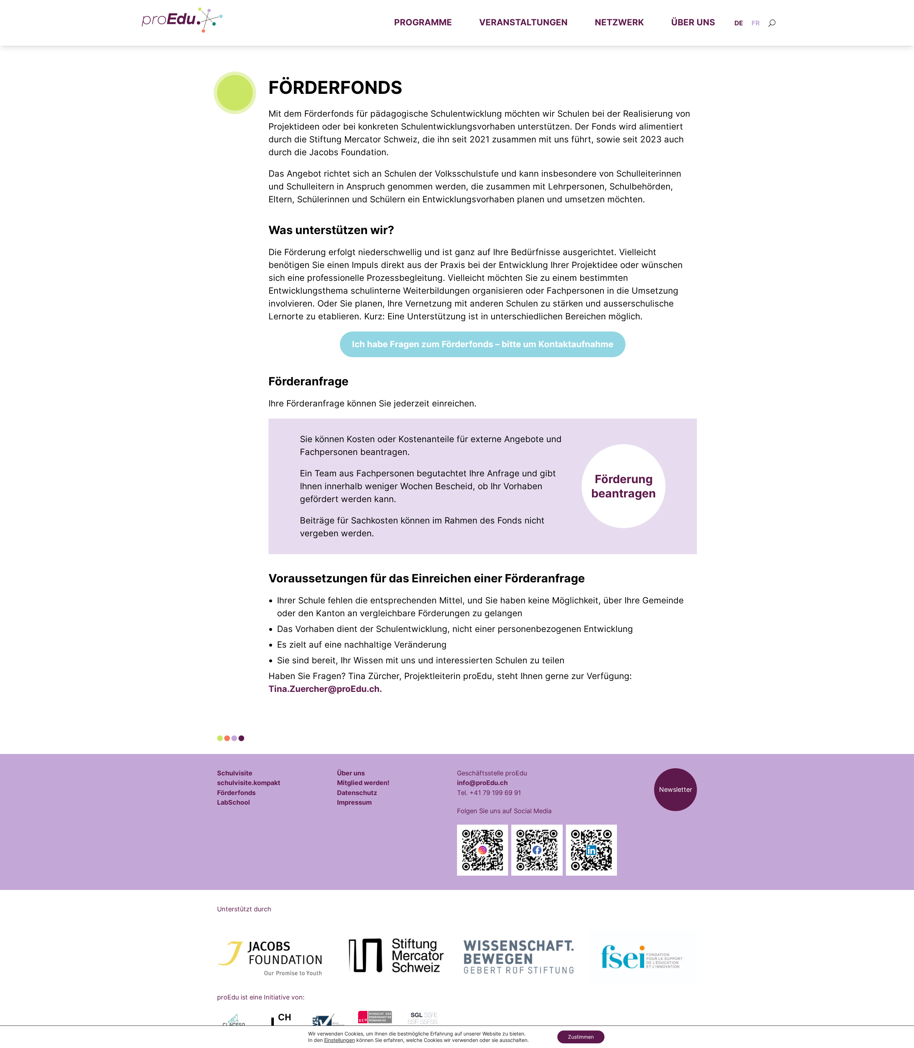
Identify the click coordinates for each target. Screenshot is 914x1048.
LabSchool (233, 802)
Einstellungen (339, 1040)
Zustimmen (581, 1037)
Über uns (693, 22)
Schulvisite (234, 773)
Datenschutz (357, 792)
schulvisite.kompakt (248, 782)
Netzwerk (619, 22)
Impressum (354, 802)
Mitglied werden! (363, 782)
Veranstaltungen (523, 22)
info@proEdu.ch (482, 782)
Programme (423, 22)
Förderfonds (236, 792)
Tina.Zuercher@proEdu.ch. (325, 689)
